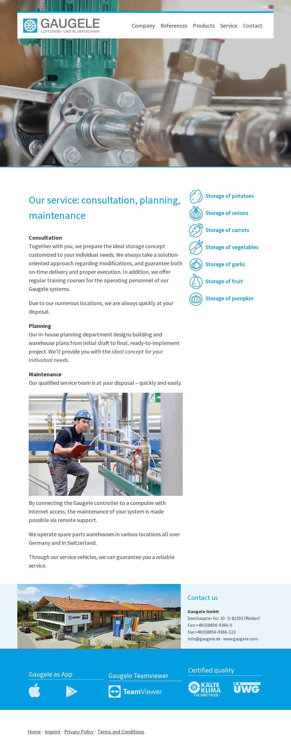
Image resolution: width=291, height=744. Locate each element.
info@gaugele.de (204, 639)
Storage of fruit (224, 281)
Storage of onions (226, 212)
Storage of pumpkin (229, 298)
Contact (252, 25)
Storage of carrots (227, 229)
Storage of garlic (225, 264)
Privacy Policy (78, 731)
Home (34, 731)
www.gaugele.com (240, 639)
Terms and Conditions (120, 731)
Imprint (52, 731)
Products (204, 25)
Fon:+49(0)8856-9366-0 (210, 625)
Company (143, 25)
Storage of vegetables (232, 246)
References (174, 25)
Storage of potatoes (229, 195)
